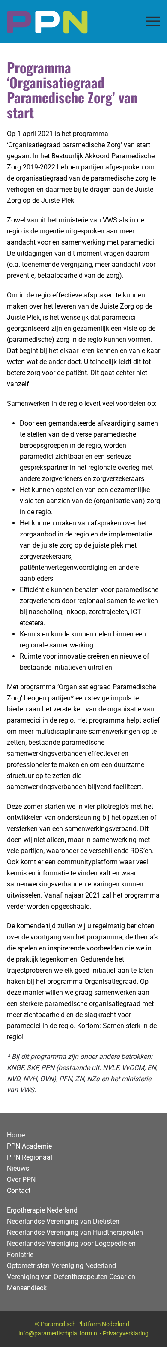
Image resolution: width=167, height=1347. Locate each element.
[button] (153, 21)
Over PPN (21, 1179)
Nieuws (18, 1168)
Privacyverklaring (126, 1333)
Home (16, 1135)
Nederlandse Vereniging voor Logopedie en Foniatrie (71, 1249)
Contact (18, 1191)
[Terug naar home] (47, 21)
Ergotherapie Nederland (42, 1210)
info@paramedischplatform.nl (58, 1333)
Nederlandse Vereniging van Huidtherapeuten (75, 1232)
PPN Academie (29, 1146)
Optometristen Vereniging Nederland (61, 1266)
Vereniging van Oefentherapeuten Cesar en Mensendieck (71, 1282)
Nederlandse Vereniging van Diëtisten (63, 1221)
